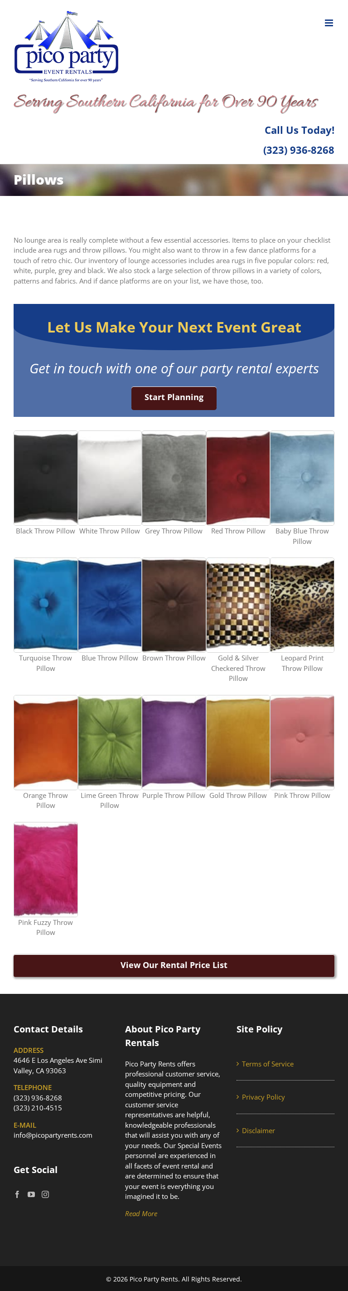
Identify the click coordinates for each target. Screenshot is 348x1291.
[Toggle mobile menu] (329, 23)
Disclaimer (258, 1130)
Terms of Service (268, 1063)
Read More (141, 1213)
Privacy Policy (263, 1096)
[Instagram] (45, 1194)
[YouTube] (31, 1194)
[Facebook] (17, 1194)
